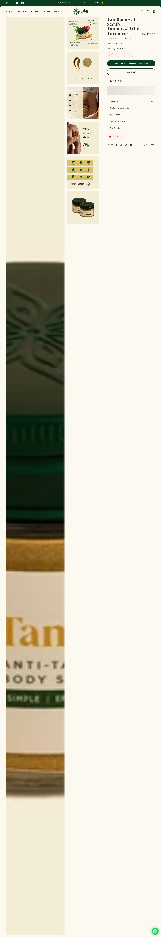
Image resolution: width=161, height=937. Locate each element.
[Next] (109, 3)
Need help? (150, 145)
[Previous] (51, 3)
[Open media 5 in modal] (83, 138)
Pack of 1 (112, 54)
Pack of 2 (126, 54)
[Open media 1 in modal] (35, 476)
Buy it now (131, 72)
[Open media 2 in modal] (83, 33)
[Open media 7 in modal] (83, 207)
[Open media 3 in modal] (83, 68)
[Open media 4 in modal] (83, 103)
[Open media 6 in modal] (83, 172)
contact (89, 3)
